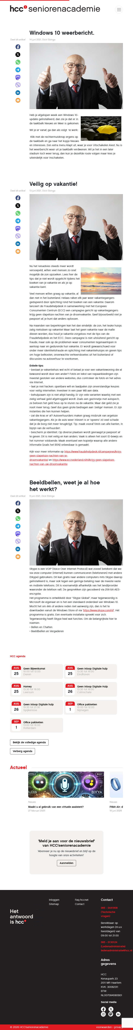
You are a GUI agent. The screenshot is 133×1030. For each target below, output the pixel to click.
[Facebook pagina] (103, 1009)
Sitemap (54, 904)
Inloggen (54, 899)
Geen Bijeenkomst (34, 668)
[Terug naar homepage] (55, 9)
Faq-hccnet (81, 899)
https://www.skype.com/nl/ (98, 610)
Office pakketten (87, 704)
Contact (79, 904)
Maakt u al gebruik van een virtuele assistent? (56, 806)
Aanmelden (66, 863)
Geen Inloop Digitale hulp (92, 668)
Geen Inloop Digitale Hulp (92, 686)
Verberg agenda (22, 751)
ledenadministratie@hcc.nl (116, 950)
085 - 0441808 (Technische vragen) (109, 912)
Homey (27, 686)
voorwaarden (104, 1027)
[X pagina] (111, 1009)
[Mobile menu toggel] (119, 10)
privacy (118, 1027)
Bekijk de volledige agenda (29, 742)
